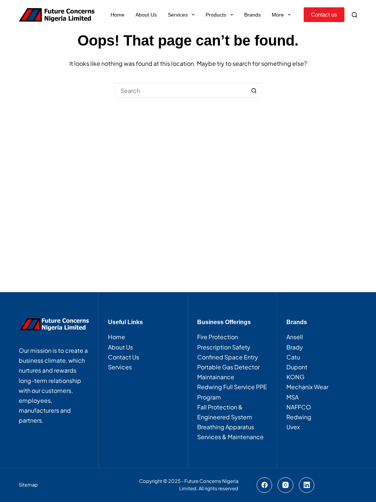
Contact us (324, 14)
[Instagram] (285, 485)
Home (117, 15)
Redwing (298, 417)
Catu (293, 357)
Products (216, 15)
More (278, 15)
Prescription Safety (223, 347)
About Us (146, 15)
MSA (292, 397)
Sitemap (28, 485)
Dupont (296, 367)
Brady (294, 347)
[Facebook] (264, 485)
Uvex (293, 427)
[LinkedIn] (307, 485)
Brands (252, 15)
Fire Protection (217, 337)
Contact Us (123, 357)
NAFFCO (298, 407)
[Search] (354, 15)
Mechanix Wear (307, 387)
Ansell (294, 337)
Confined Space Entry (227, 357)
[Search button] (254, 90)
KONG (295, 377)
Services (178, 15)
